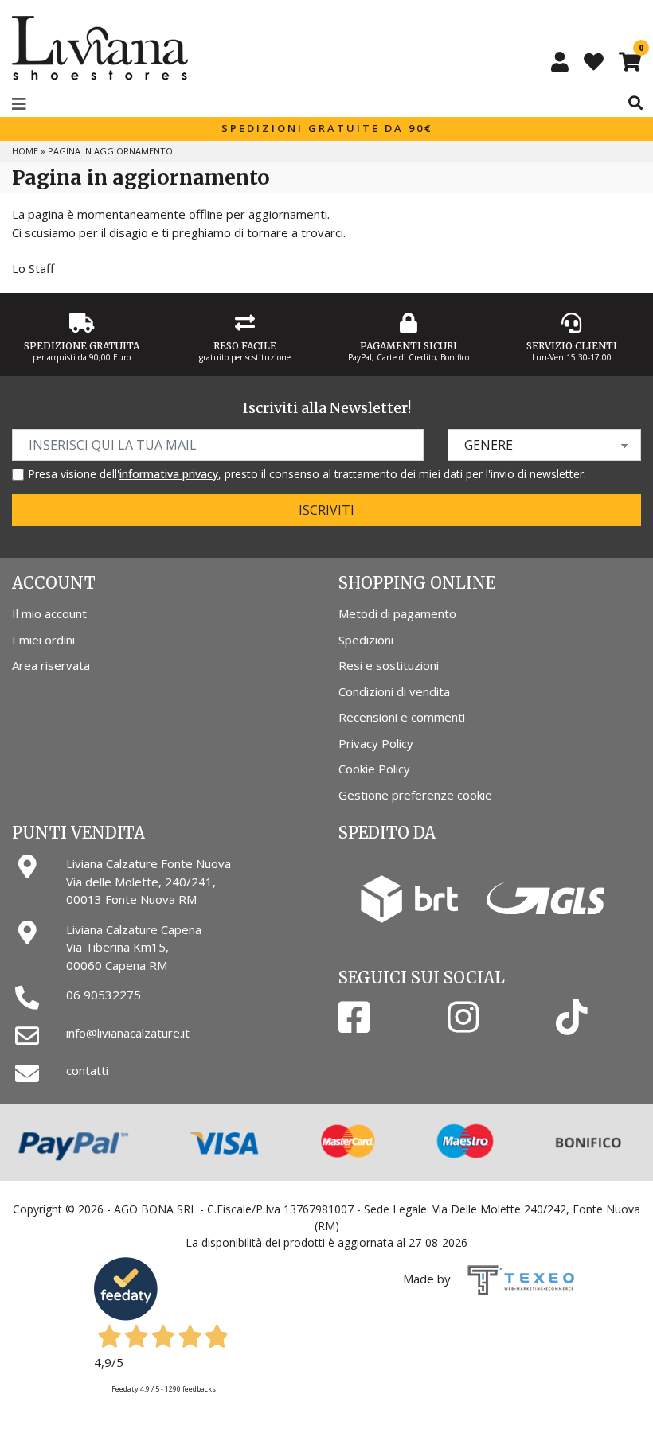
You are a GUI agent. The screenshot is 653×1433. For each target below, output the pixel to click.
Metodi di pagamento (397, 613)
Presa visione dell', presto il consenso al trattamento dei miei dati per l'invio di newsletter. (307, 473)
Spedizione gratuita (81, 346)
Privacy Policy (375, 743)
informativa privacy (168, 473)
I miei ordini (43, 640)
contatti (87, 1070)
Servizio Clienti (571, 346)
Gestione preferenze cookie (415, 795)
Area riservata (51, 665)
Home (25, 151)
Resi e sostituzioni (388, 665)
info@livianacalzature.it (128, 1033)
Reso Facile (244, 346)
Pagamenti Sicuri (408, 346)
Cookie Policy (374, 769)
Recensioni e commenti (401, 717)
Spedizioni (365, 640)
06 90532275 (103, 995)
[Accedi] (560, 61)
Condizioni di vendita (394, 691)
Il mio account (49, 613)
